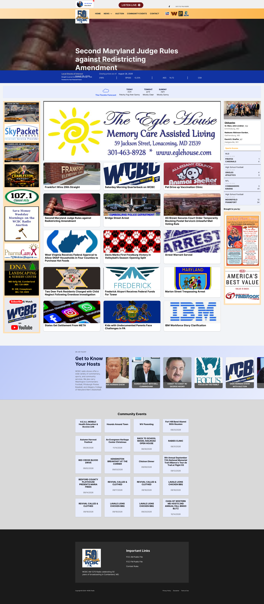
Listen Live (129, 5)
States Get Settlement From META (65, 325)
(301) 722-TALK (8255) (182, 6)
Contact (154, 13)
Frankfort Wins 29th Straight (62, 187)
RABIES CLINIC (175, 441)
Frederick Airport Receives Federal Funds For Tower (130, 293)
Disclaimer (176, 590)
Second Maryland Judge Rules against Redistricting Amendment (126, 59)
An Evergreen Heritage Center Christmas (117, 440)
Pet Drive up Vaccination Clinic (184, 187)
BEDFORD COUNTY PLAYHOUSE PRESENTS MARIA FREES (88, 483)
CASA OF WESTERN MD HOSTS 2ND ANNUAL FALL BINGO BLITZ (175, 505)
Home (98, 13)
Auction (119, 13)
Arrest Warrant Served (178, 254)
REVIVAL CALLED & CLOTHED (117, 483)
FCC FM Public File (134, 562)
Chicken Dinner (146, 461)
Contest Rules (132, 566)
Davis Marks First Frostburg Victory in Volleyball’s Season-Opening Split (128, 256)
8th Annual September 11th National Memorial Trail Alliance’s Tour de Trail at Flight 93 (175, 461)
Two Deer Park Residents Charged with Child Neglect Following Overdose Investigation (72, 293)
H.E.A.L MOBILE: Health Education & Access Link (88, 424)
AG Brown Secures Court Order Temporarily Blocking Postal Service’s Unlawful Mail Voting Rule (191, 220)
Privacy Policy (167, 590)
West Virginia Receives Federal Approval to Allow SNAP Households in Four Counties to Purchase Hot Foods (71, 257)
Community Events (137, 13)
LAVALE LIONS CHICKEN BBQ (175, 483)
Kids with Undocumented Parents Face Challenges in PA (128, 327)
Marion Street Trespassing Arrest (185, 291)
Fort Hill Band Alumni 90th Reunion (175, 422)
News (106, 13)
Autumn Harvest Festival (88, 440)
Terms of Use (185, 590)
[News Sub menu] (111, 14)
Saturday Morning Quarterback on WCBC (130, 187)
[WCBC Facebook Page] (169, 6)
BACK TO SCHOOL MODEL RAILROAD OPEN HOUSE (146, 441)
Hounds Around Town (117, 424)
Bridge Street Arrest (117, 217)
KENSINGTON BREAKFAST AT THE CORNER (117, 461)
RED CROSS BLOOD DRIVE (88, 461)
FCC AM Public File (134, 557)
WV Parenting (147, 424)
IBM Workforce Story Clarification (185, 325)
